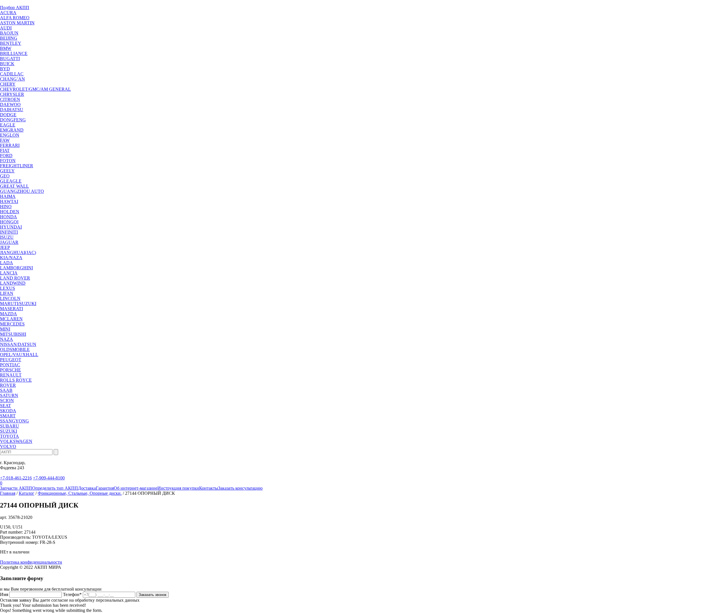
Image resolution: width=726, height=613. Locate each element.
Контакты (208, 488)
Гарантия (105, 488)
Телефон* (72, 594)
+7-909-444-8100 (49, 477)
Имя (4, 594)
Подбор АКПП (14, 7)
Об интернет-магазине (135, 488)
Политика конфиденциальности (31, 562)
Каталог (26, 493)
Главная (7, 493)
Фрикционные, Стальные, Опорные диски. (80, 493)
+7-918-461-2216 (16, 477)
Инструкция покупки (178, 488)
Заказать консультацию (240, 488)
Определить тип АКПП (55, 488)
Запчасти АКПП (16, 488)
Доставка (87, 488)
